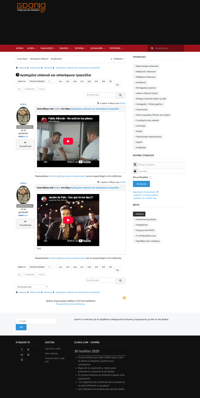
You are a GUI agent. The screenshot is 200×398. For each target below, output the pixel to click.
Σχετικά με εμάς (53, 348)
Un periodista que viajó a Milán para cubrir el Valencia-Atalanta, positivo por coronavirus (101, 361)
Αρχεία (139, 142)
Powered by (62, 304)
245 (67, 81)
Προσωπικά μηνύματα (146, 219)
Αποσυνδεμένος (25, 127)
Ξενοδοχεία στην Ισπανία (147, 120)
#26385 (123, 182)
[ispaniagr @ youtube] (28, 354)
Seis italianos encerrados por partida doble (101, 389)
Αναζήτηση (56, 58)
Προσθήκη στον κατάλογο (148, 241)
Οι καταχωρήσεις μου (146, 235)
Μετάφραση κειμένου (146, 88)
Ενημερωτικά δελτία (145, 230)
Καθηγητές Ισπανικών (146, 71)
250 (103, 81)
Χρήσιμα (79, 48)
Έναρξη (22, 81)
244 (60, 81)
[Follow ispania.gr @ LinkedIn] (21, 354)
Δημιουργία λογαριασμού (73, 176)
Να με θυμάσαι (140, 177)
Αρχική (19, 48)
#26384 (123, 103)
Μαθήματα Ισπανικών (146, 77)
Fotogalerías (142, 225)
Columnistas (142, 109)
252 (117, 84)
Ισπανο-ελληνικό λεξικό (147, 93)
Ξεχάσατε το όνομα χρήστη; (145, 195)
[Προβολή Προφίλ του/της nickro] (23, 115)
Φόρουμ (140, 214)
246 (75, 81)
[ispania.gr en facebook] (21, 349)
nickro (23, 104)
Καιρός (139, 131)
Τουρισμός (114, 48)
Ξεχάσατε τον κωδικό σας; (145, 198)
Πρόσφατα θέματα (39, 58)
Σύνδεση (53, 176)
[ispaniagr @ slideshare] (21, 359)
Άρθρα (30, 48)
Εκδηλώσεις (47, 48)
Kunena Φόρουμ (77, 304)
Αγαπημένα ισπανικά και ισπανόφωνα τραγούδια (95, 108)
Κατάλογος (141, 82)
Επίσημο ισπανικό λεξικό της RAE (151, 99)
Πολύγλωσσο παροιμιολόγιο (149, 137)
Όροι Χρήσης (51, 353)
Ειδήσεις (64, 48)
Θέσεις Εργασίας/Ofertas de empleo (153, 115)
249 (96, 81)
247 (82, 81)
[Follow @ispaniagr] (28, 349)
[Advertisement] (129, 22)
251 (110, 81)
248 (89, 81)
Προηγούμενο (37, 81)
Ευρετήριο (22, 58)
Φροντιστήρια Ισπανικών (147, 66)
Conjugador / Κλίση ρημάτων (149, 104)
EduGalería (96, 48)
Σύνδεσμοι (141, 126)
